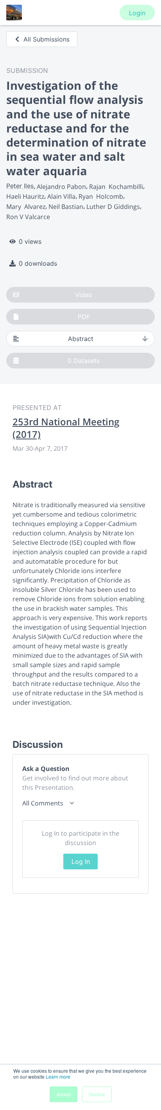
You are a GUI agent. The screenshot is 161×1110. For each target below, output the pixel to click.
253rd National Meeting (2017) (66, 428)
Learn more (58, 1076)
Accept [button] (63, 1094)
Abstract (80, 339)
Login (137, 13)
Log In (81, 861)
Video (83, 295)
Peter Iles (20, 186)
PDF (84, 317)
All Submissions (46, 39)
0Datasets (84, 361)
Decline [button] (97, 1094)
